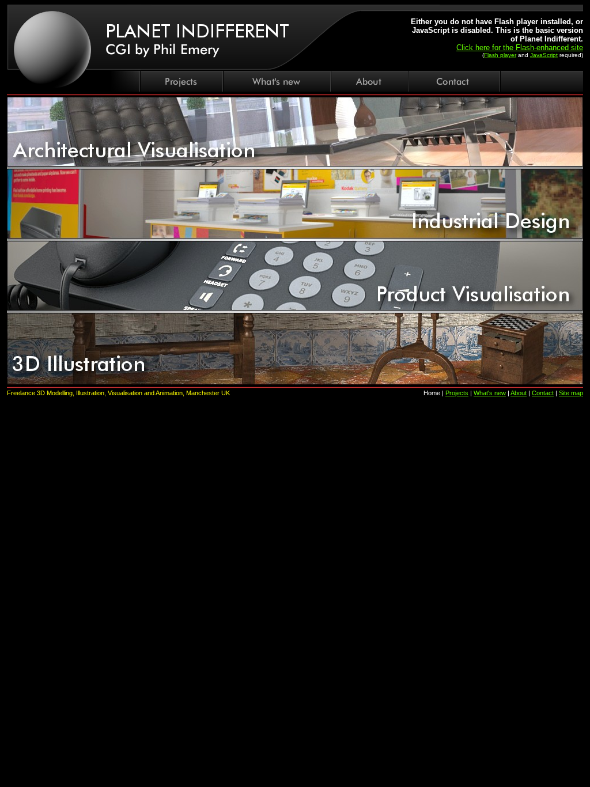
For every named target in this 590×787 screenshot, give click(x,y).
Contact (543, 392)
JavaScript (544, 55)
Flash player (500, 55)
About (518, 392)
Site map (571, 392)
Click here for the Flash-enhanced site (519, 47)
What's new (490, 392)
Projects (456, 392)
